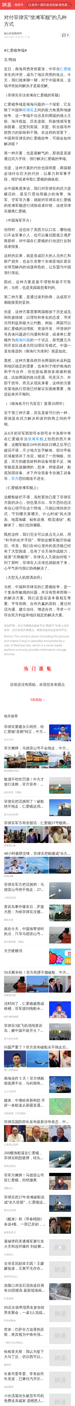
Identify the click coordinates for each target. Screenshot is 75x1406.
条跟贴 (36, 699)
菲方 (15, 478)
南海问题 (22, 339)
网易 (6, 5)
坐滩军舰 (36, 438)
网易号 (19, 5)
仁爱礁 (65, 68)
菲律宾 (28, 109)
